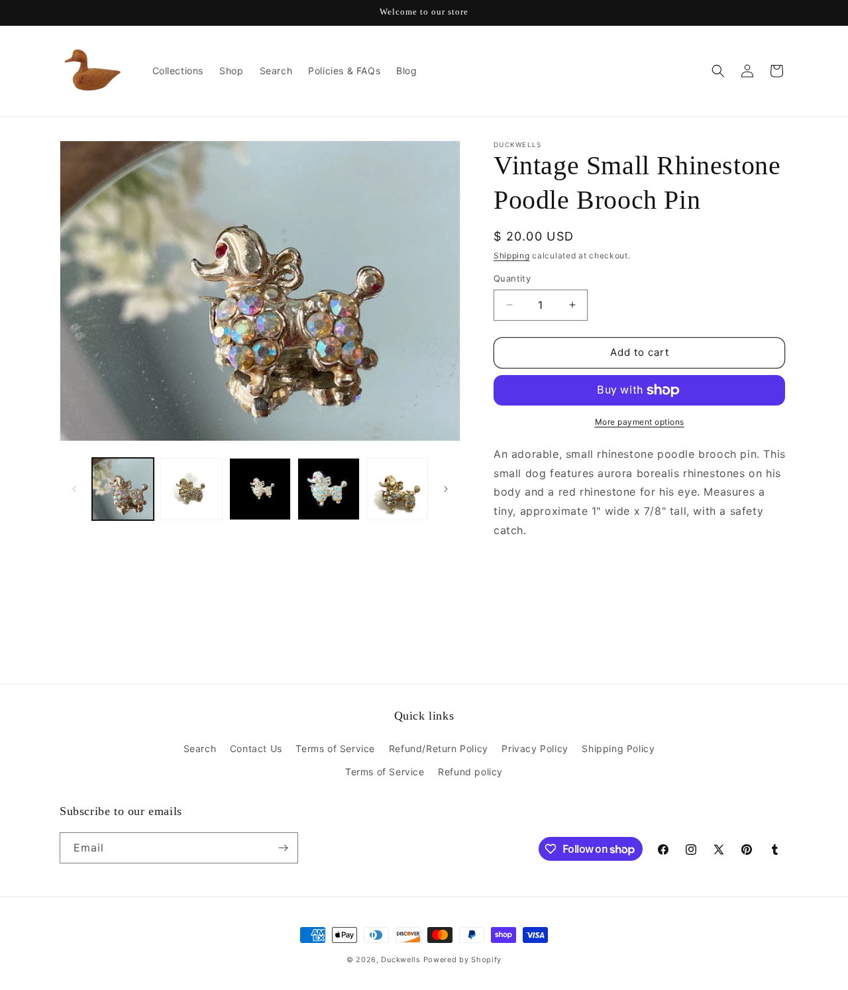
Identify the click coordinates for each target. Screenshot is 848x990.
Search (200, 748)
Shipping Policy (618, 748)
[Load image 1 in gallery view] (123, 489)
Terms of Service (335, 748)
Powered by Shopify (462, 959)
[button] (718, 70)
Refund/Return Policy (438, 748)
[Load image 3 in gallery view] (260, 489)
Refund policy (470, 771)
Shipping (512, 255)
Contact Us (256, 748)
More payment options (639, 422)
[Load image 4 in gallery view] (328, 489)
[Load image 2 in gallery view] (191, 489)
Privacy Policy (535, 748)
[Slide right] (445, 489)
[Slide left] (74, 489)
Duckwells (400, 959)
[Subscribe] (282, 847)
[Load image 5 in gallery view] (397, 489)
